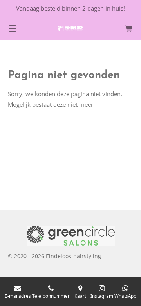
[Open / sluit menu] (12, 28)
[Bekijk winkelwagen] (128, 28)
